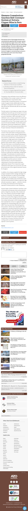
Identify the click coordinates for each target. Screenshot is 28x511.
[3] (5, 284)
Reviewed (6, 36)
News (7, 12)
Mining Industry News (12, 409)
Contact (4, 457)
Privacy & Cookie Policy (8, 462)
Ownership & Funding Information (8, 468)
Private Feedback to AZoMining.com (18, 260)
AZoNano (5, 425)
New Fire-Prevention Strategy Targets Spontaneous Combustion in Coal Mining (18, 291)
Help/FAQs (16, 450)
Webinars (16, 440)
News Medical (17, 429)
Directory (5, 441)
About (4, 453)
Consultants (16, 441)
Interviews (16, 438)
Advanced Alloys (10, 403)
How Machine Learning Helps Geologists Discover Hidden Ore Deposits (18, 353)
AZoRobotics (5, 427)
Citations (4, 238)
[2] (5, 277)
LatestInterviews (23, 266)
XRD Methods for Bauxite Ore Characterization (14, 386)
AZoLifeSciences (17, 430)
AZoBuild (5, 432)
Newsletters (16, 448)
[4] (5, 291)
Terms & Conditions (7, 460)
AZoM (4, 424)
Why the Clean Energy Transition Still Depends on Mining (17, 366)
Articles (4, 440)
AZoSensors (16, 424)
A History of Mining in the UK (18, 331)
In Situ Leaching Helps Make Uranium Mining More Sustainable (18, 277)
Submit (24, 262)
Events (4, 448)
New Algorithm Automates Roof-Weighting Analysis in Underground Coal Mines (17, 284)
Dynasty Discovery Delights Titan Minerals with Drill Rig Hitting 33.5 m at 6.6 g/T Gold (18, 297)
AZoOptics (5, 430)
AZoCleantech (6, 429)
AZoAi (15, 427)
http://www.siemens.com (7, 227)
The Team (16, 452)
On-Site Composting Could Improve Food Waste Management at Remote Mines (17, 305)
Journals (5, 450)
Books (4, 443)
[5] (5, 298)
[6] (5, 304)
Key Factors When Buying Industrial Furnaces (13, 374)
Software (5, 452)
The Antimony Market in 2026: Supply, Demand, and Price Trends (17, 339)
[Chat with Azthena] (25, 508)
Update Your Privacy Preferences (14, 507)
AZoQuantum (17, 425)
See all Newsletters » (6, 415)
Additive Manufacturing (12, 397)
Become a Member (18, 447)
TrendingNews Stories (5, 266)
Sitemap (5, 463)
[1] (5, 271)
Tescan (5, 383)
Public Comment (23, 259)
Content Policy (6, 465)
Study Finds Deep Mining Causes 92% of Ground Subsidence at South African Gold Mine (18, 271)
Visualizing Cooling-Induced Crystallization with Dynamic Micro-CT (18, 346)
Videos (4, 447)
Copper (11, 12)
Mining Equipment (18, 12)
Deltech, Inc (6, 376)
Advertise (5, 458)
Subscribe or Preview (11, 398)
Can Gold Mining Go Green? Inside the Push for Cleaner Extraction (17, 359)
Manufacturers (17, 445)
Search (4, 455)
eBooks (4, 445)
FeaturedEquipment (14, 266)
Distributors (16, 443)
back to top (23, 472)
